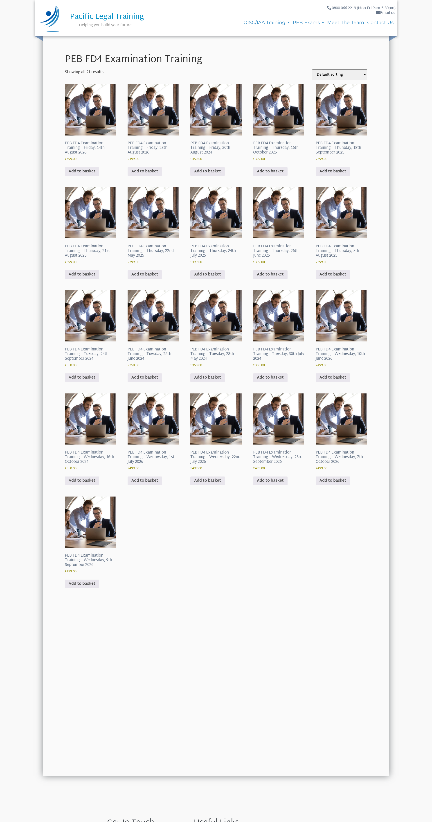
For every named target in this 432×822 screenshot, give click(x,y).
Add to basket (82, 171)
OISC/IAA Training (264, 22)
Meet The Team (345, 22)
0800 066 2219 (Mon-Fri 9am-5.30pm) (363, 8)
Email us (387, 12)
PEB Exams (306, 22)
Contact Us (380, 22)
